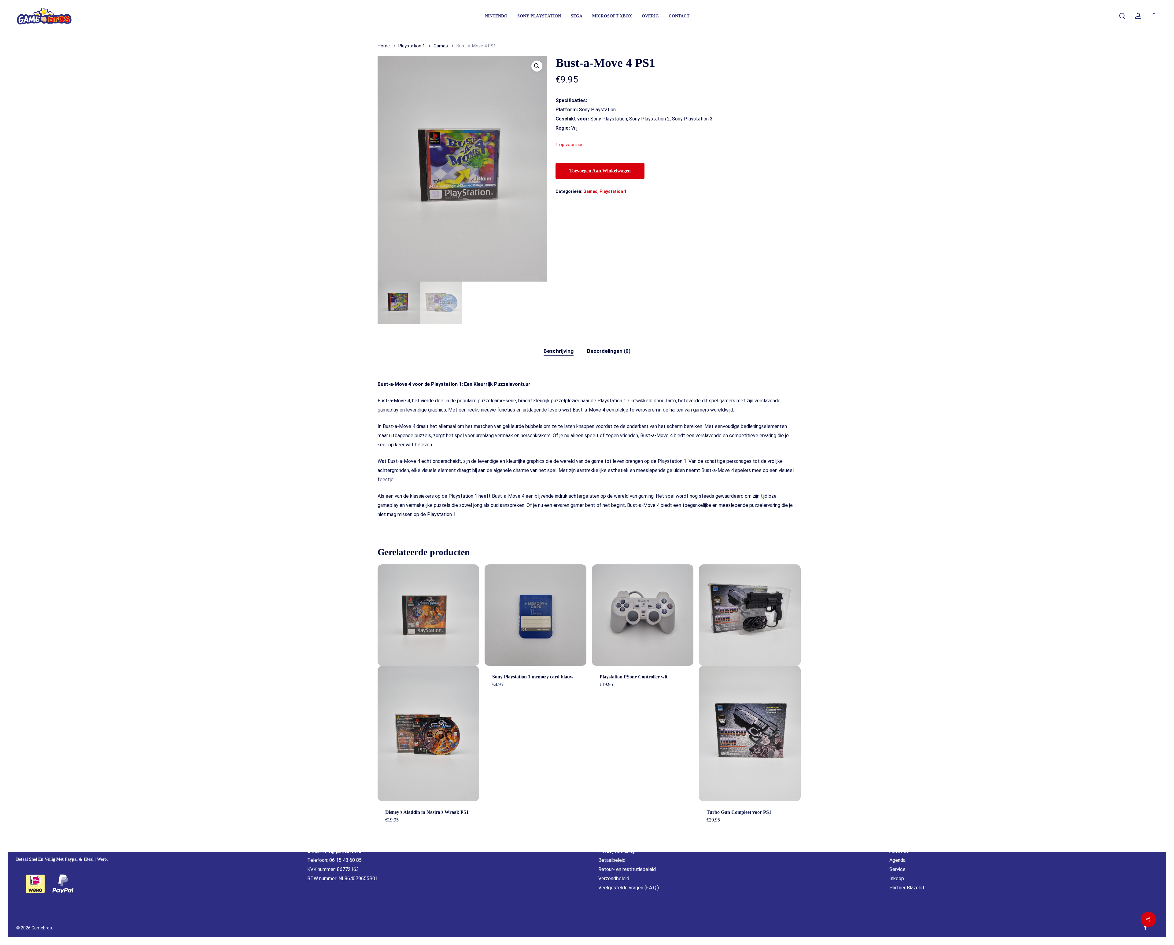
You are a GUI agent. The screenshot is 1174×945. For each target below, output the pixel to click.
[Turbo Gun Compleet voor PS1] (749, 682)
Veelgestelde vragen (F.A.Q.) (628, 888)
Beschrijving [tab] (559, 351)
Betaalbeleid (612, 860)
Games (441, 46)
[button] (536, 66)
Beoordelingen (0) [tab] (608, 351)
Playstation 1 (411, 46)
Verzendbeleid (613, 878)
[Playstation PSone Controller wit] (642, 615)
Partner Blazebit (907, 888)
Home (384, 46)
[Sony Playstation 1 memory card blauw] (535, 615)
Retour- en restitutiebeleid (627, 869)
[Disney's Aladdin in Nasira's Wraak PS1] (428, 682)
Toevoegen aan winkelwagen (600, 170)
